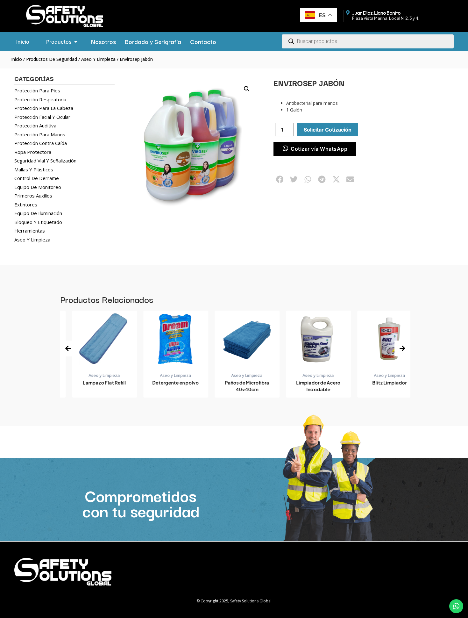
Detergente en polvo (164, 382)
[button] (246, 89)
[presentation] (68, 348)
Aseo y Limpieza (98, 59)
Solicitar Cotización (327, 129)
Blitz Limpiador (378, 382)
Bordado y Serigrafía (153, 41)
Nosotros (103, 41)
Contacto (203, 41)
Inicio (16, 59)
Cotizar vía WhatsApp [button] (319, 149)
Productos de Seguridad (51, 59)
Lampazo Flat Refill (92, 382)
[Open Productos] (75, 42)
